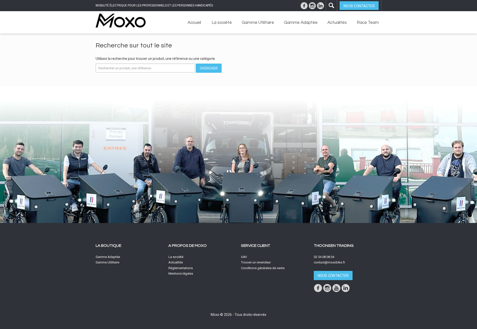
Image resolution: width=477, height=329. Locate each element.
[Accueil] (121, 20)
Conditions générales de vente (262, 268)
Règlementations (180, 268)
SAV (244, 257)
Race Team (368, 22)
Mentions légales (180, 273)
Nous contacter (359, 6)
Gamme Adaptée (301, 22)
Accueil (194, 22)
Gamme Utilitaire (258, 22)
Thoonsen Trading (334, 246)
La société (222, 22)
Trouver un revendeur (256, 262)
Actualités (337, 22)
